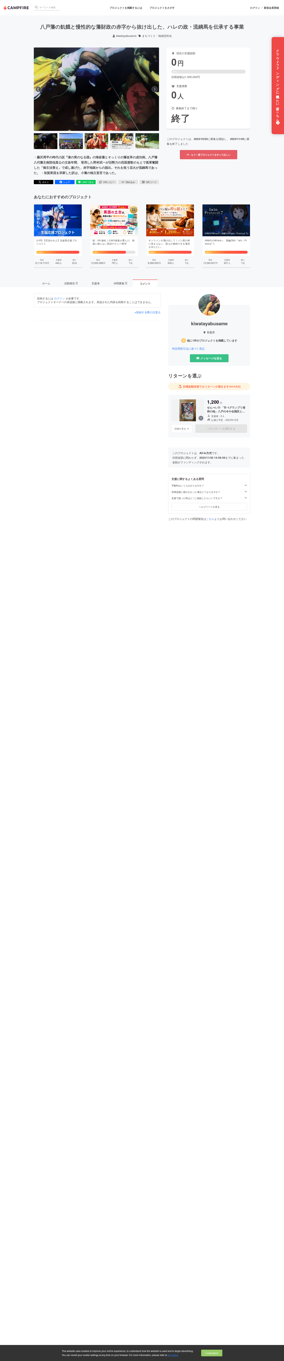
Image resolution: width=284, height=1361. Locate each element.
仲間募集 (120, 283)
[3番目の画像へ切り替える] (96, 141)
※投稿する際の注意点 (148, 312)
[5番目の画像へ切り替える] (147, 141)
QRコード (151, 182)
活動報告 (70, 283)
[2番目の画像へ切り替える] (71, 141)
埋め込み (130, 182)
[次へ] (154, 89)
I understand (211, 1353)
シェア (66, 182)
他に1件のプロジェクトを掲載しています (212, 340)
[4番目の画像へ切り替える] (121, 141)
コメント (145, 283)
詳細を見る (180, 428)
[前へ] (38, 89)
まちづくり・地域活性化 (157, 36)
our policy (173, 1355)
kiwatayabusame (126, 36)
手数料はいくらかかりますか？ (188, 485)
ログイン (255, 7)
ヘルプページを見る (209, 506)
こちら (210, 519)
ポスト (45, 182)
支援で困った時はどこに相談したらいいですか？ (197, 498)
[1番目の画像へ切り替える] (45, 141)
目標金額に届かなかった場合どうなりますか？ (196, 491)
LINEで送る (88, 182)
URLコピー (109, 182)
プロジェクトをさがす (162, 7)
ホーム (46, 283)
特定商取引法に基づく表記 (188, 348)
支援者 (96, 283)
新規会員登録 (271, 7)
